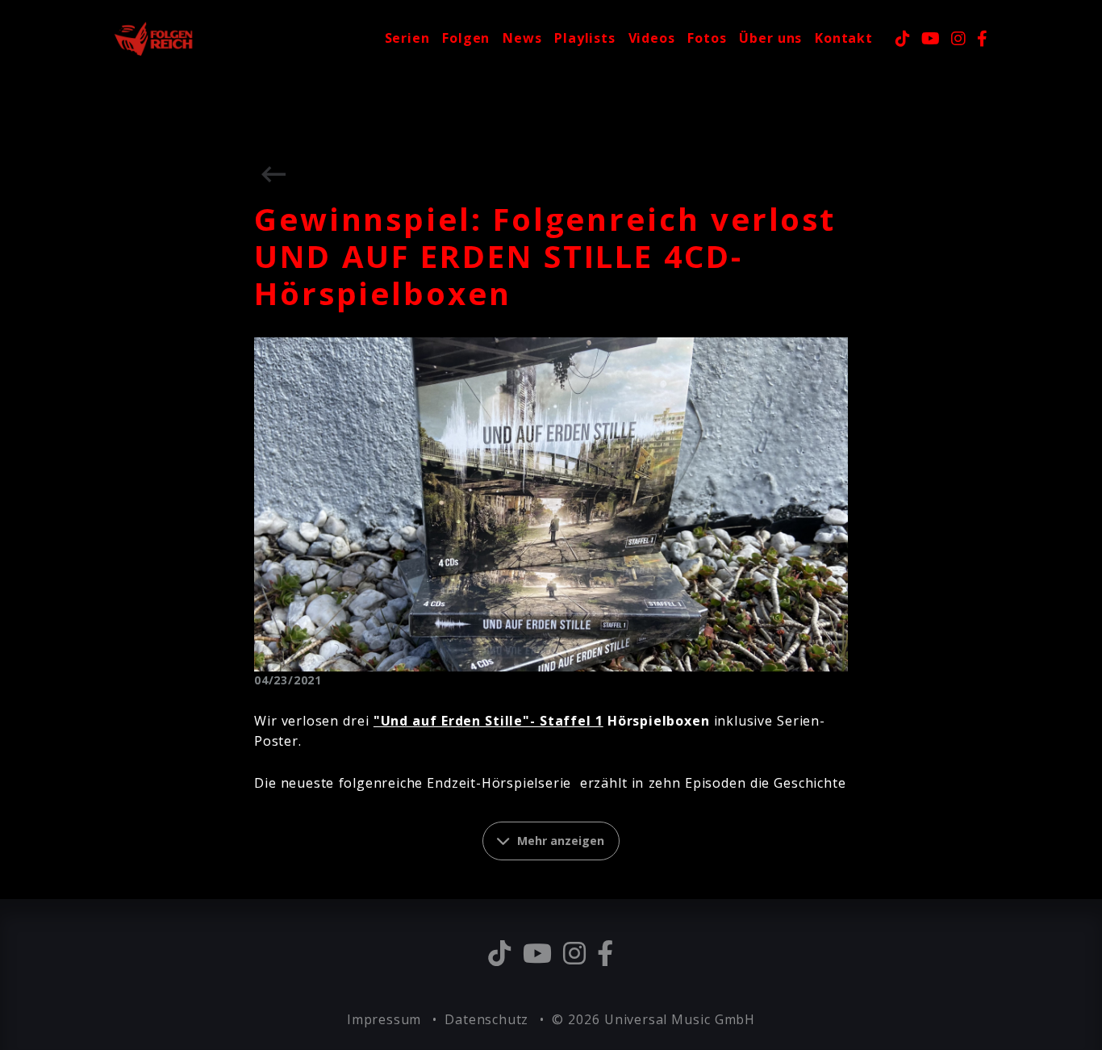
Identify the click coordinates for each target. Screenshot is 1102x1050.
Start (353, 38)
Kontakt (844, 38)
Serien (407, 38)
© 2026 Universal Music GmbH (653, 1019)
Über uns (770, 38)
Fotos (706, 38)
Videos (651, 38)
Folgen (466, 38)
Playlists (584, 38)
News (522, 38)
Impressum (386, 1019)
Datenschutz (488, 1019)
